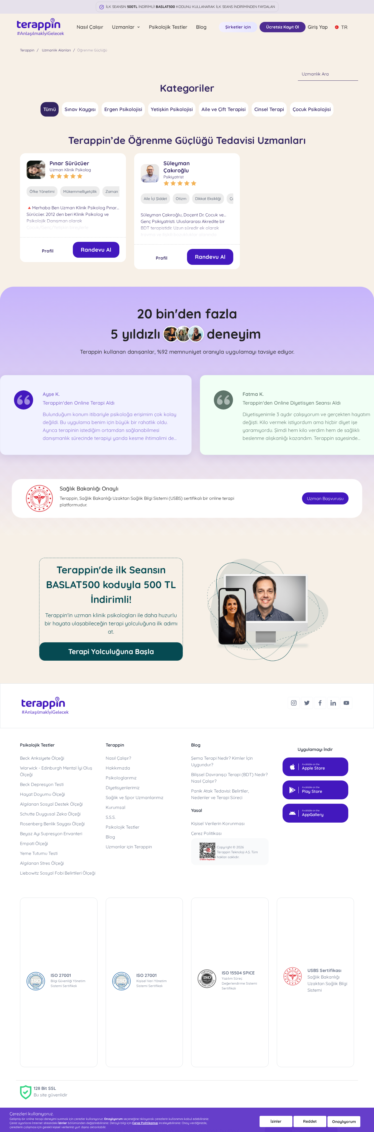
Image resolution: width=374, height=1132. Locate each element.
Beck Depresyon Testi (42, 784)
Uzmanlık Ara (315, 74)
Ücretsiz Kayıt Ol (282, 27)
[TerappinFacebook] (320, 702)
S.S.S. (111, 817)
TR (344, 27)
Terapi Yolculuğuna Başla (111, 651)
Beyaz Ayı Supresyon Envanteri (51, 833)
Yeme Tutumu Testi (38, 853)
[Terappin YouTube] (346, 702)
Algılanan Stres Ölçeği (42, 863)
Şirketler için (238, 27)
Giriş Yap (318, 27)
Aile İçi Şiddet (155, 198)
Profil (47, 251)
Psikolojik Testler (168, 27)
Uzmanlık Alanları (56, 50)
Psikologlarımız (121, 777)
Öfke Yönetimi (42, 191)
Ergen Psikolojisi (123, 109)
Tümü (49, 109)
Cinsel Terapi (269, 109)
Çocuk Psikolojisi (312, 109)
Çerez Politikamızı (145, 1123)
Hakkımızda (118, 768)
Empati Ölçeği (34, 843)
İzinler (276, 1121)
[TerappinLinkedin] (333, 702)
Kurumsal (115, 807)
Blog (201, 27)
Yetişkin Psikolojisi (172, 109)
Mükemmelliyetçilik (80, 191)
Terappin (27, 50)
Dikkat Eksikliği (208, 198)
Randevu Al (96, 249)
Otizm (181, 198)
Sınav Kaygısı (80, 109)
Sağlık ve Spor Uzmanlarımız (134, 797)
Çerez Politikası (206, 833)
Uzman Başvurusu (325, 498)
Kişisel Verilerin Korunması (217, 823)
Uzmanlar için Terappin (129, 846)
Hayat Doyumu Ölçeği (42, 794)
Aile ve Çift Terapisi (224, 109)
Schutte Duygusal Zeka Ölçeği (50, 814)
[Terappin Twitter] (307, 702)
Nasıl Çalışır (90, 27)
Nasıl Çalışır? (118, 758)
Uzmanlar (124, 27)
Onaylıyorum (344, 1121)
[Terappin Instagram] (294, 702)
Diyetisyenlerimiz (123, 787)
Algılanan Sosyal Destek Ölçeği (51, 804)
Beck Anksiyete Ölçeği (42, 758)
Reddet (310, 1121)
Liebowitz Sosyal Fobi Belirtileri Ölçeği (57, 873)
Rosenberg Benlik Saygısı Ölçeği (52, 823)
